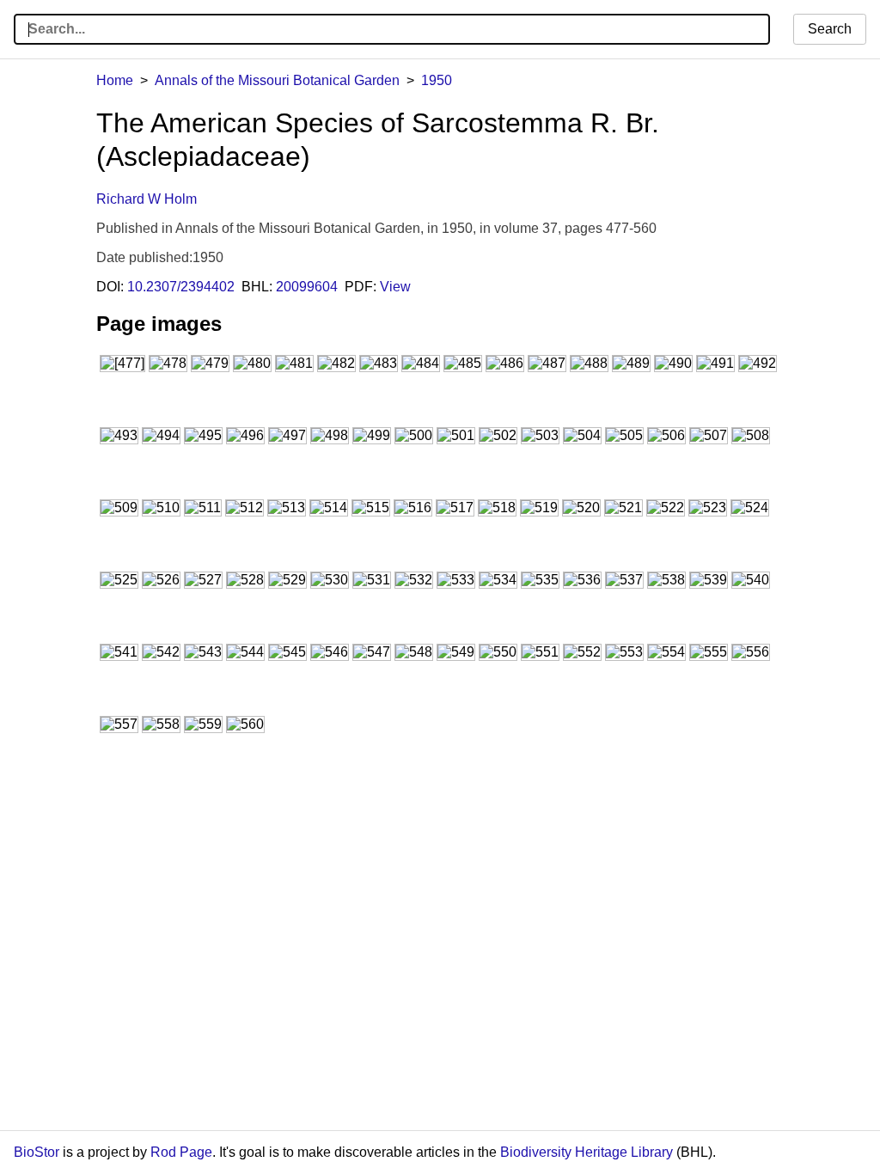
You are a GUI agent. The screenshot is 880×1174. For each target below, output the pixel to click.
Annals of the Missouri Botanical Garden (277, 80)
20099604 (307, 286)
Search (830, 28)
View (395, 286)
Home (114, 80)
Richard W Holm (146, 199)
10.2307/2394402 (181, 286)
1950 (436, 80)
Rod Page (181, 1152)
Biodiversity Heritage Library (586, 1152)
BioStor (36, 1152)
